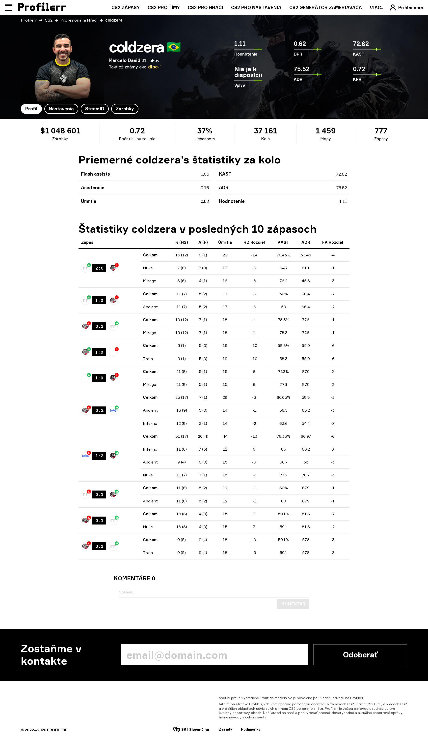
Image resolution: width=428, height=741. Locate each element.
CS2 (49, 20)
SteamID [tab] (94, 108)
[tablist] (79, 109)
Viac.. (376, 7)
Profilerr (29, 20)
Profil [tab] (31, 108)
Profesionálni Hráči (78, 20)
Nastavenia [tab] (61, 108)
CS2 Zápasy (125, 7)
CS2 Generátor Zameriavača (325, 7)
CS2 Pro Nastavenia (256, 7)
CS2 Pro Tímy (164, 7)
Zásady (225, 729)
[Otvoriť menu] (8, 7)
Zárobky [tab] (125, 108)
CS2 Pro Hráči (205, 7)
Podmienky (250, 729)
